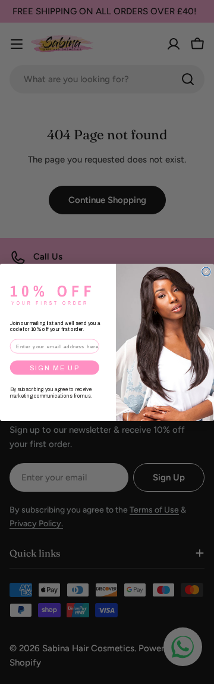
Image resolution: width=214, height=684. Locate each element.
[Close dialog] (206, 271)
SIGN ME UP (55, 367)
